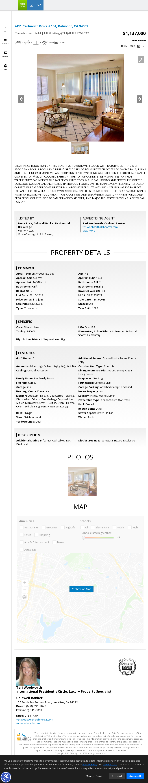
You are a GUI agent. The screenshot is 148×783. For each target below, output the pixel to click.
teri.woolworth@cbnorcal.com (100, 227)
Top (5, 31)
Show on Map (82, 589)
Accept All (135, 776)
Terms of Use (110, 764)
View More (89, 230)
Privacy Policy (89, 764)
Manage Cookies (95, 776)
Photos (5, 56)
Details (5, 44)
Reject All (117, 776)
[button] (6, 777)
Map (5, 69)
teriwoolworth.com (28, 723)
